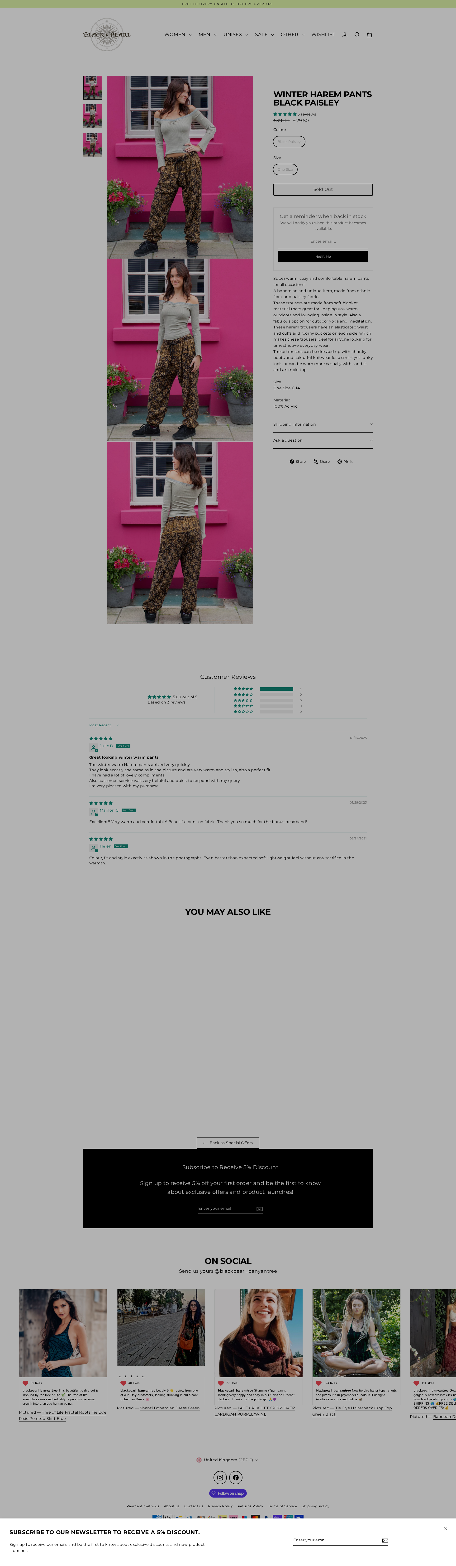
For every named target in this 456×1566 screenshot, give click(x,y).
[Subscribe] (384, 1540)
